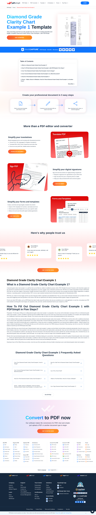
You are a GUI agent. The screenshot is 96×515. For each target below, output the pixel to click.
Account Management (26, 494)
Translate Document (17, 151)
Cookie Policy (39, 509)
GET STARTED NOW (48, 270)
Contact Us (23, 489)
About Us (11, 487)
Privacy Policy (29, 509)
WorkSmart (11, 498)
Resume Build (49, 492)
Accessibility (38, 489)
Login (85, 3)
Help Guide (23, 487)
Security (68, 509)
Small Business (50, 491)
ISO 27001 (37, 498)
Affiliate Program (13, 489)
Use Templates (14, 216)
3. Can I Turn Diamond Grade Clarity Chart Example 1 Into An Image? (38, 70)
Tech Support (24, 491)
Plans (47, 485)
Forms (14, 7)
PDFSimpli (9, 7)
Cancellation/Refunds (26, 492)
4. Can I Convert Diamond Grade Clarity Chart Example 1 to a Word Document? (40, 73)
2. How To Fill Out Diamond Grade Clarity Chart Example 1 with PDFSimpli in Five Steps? (42, 68)
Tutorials (11, 496)
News (10, 494)
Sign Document (59, 183)
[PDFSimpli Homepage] (13, 3)
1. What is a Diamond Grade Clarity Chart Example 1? (34, 65)
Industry (48, 487)
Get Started (19, 37)
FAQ (22, 485)
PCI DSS (37, 496)
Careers (11, 485)
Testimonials (38, 487)
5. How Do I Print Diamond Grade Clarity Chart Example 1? (35, 76)
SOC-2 (36, 494)
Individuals (48, 489)
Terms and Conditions (50, 509)
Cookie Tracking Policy (67, 512)
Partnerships (38, 485)
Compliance (60, 509)
